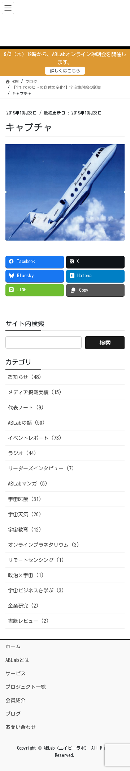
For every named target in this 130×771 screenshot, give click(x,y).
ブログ (13, 713)
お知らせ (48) (25, 377)
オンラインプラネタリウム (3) (43, 544)
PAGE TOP (118, 741)
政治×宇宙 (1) (26, 575)
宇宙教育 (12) (25, 529)
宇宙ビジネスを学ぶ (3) (36, 590)
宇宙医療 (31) (25, 499)
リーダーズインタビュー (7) (41, 468)
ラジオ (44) (22, 453)
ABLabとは (17, 660)
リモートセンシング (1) (36, 560)
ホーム (13, 646)
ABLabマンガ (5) (28, 483)
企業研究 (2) (23, 605)
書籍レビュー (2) (28, 621)
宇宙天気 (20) (25, 514)
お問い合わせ (20, 727)
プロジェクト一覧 (25, 686)
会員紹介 (15, 700)
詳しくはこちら (65, 70)
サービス (15, 673)
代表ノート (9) (26, 407)
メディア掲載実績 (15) (35, 392)
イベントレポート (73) (35, 438)
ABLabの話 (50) (26, 422)
